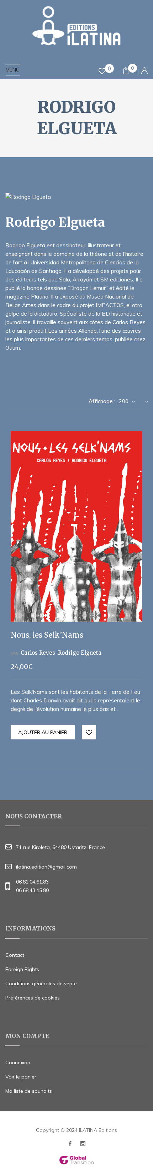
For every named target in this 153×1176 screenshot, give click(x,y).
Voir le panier (20, 1077)
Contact (14, 955)
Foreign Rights (22, 969)
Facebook (70, 1145)
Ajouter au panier (42, 732)
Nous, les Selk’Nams (47, 635)
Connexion (17, 1062)
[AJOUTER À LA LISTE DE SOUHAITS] (89, 733)
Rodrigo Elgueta (79, 652)
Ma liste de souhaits (28, 1091)
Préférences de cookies (32, 998)
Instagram (82, 1145)
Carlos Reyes (38, 652)
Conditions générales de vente (41, 983)
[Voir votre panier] (125, 71)
